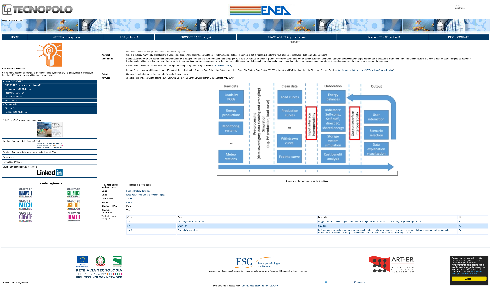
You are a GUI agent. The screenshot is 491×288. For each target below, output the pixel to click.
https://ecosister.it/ (223, 66)
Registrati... (459, 8)
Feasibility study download (138, 191)
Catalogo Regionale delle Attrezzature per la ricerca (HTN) (29, 152)
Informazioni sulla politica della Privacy (467, 272)
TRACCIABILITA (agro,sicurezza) (287, 37)
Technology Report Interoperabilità (405, 221)
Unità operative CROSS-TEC (18, 89)
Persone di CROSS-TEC (16, 112)
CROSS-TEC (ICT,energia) (195, 37)
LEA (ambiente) (129, 37)
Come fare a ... (9, 157)
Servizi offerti (11, 100)
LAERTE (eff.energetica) (66, 37)
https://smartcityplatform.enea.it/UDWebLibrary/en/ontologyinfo (365, 70)
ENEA (129, 202)
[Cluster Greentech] (73, 197)
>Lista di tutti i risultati (110, 47)
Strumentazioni (12, 104)
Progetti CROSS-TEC (15, 93)
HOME (15, 37)
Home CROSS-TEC (14, 81)
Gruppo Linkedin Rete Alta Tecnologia (20, 167)
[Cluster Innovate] (25, 197)
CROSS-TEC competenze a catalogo (22, 85)
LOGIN (457, 6)
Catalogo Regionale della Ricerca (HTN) (21, 141)
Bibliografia (10, 108)
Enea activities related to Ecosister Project (145, 195)
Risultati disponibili (13, 97)
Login (4, 20)
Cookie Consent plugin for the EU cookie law (469, 283)
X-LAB (129, 199)
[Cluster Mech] (25, 209)
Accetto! (469, 278)
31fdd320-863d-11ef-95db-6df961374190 (259, 286)
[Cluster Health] (73, 221)
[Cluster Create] (25, 221)
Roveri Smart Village (12, 162)
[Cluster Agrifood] (73, 209)
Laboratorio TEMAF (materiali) (383, 37)
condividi (360, 283)
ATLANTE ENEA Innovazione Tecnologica (22, 120)
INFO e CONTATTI (459, 37)
